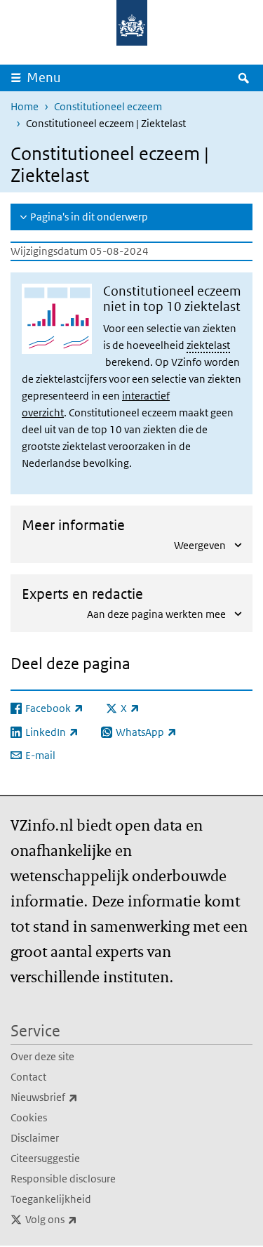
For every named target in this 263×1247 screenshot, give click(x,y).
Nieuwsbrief (75, 1097)
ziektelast (208, 345)
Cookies (29, 1117)
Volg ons (82, 1219)
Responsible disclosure (63, 1178)
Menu (44, 78)
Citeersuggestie (45, 1158)
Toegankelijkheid (51, 1199)
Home (25, 106)
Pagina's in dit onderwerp (89, 216)
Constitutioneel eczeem (108, 106)
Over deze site (42, 1056)
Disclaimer (35, 1137)
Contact (28, 1076)
